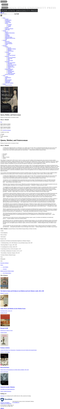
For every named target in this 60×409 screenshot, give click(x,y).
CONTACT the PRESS (4, 402)
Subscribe (2, 395)
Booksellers (7, 61)
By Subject (10, 24)
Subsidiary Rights (11, 71)
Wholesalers (10, 63)
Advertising (7, 36)
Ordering (6, 27)
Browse (6, 23)
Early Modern (4, 266)
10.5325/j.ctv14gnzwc (7, 130)
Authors (6, 46)
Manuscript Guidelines (12, 48)
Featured (6, 18)
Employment (7, 81)
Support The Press (8, 85)
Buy (1, 121)
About (6, 44)
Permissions (7, 34)
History (1, 264)
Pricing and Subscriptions (10, 32)
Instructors (7, 56)
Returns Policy (8, 80)
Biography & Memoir (4, 262)
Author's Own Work (11, 73)
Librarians (7, 52)
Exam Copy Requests (9, 28)
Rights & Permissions (9, 69)
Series (9, 59)
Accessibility (10, 72)
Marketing (9, 49)
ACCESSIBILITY (15, 402)
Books (4, 17)
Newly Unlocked (8, 42)
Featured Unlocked (8, 43)
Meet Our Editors (8, 79)
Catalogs (9, 26)
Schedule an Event (11, 66)
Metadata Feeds (10, 65)
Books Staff (7, 29)
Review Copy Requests (12, 64)
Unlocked (4, 40)
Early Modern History (5, 273)
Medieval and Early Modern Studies (7, 271)
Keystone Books (8, 20)
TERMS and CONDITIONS (5, 403)
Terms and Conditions (9, 82)
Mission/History (8, 77)
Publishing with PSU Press (10, 38)
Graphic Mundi (8, 22)
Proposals (9, 47)
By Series (9, 25)
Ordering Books (10, 50)
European (3, 269)
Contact (9, 68)
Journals (4, 30)
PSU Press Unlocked (11, 55)
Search (1, 13)
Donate (4, 83)
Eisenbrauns (7, 21)
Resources (5, 45)
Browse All (7, 41)
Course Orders (10, 60)
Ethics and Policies (8, 37)
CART (3, 12)
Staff (6, 39)
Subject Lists (10, 58)
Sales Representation (11, 62)
